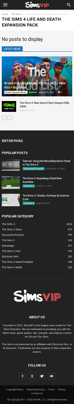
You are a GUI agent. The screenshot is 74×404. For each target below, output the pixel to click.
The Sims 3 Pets (11, 251)
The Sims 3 (8, 240)
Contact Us (37, 393)
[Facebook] (22, 376)
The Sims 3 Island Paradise (17, 262)
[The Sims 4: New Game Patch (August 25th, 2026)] (9, 106)
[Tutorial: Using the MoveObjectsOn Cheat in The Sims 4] (11, 165)
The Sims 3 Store (12, 229)
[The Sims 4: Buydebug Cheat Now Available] (11, 183)
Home (5, 14)
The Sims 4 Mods (12, 267)
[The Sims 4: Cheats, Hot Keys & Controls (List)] (11, 200)
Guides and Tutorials (33, 168)
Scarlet (32, 92)
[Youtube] (51, 376)
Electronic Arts (10, 256)
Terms (51, 389)
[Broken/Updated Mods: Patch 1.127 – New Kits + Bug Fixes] (37, 76)
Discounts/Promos (13, 234)
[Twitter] (41, 376)
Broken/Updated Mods (15, 92)
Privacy (61, 389)
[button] (69, 5)
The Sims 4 (29, 186)
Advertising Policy (36, 389)
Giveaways (8, 245)
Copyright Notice (14, 389)
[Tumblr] (32, 376)
